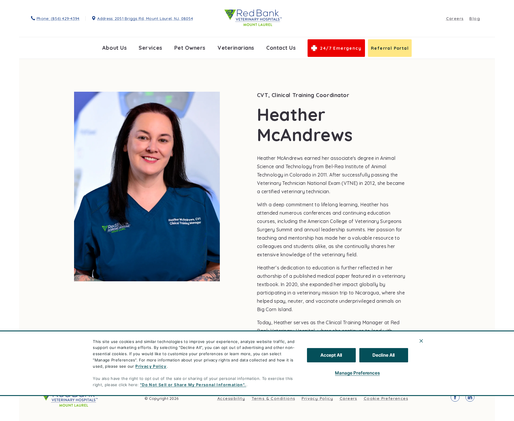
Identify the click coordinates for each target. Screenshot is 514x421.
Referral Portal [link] (390, 48)
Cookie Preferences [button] (386, 398)
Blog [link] (474, 18)
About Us (114, 47)
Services (150, 47)
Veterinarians (235, 47)
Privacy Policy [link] (317, 398)
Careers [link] (455, 18)
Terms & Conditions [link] (273, 398)
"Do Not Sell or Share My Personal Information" (192, 384)
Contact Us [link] (281, 47)
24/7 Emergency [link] (340, 48)
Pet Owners (190, 47)
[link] (253, 18)
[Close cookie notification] (421, 340)
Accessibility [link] (231, 398)
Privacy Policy (151, 366)
